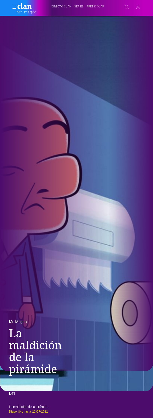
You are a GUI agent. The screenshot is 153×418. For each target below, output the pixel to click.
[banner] (33, 6)
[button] (13, 7)
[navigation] (80, 6)
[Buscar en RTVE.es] (126, 7)
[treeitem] (61, 7)
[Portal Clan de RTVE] (24, 6)
